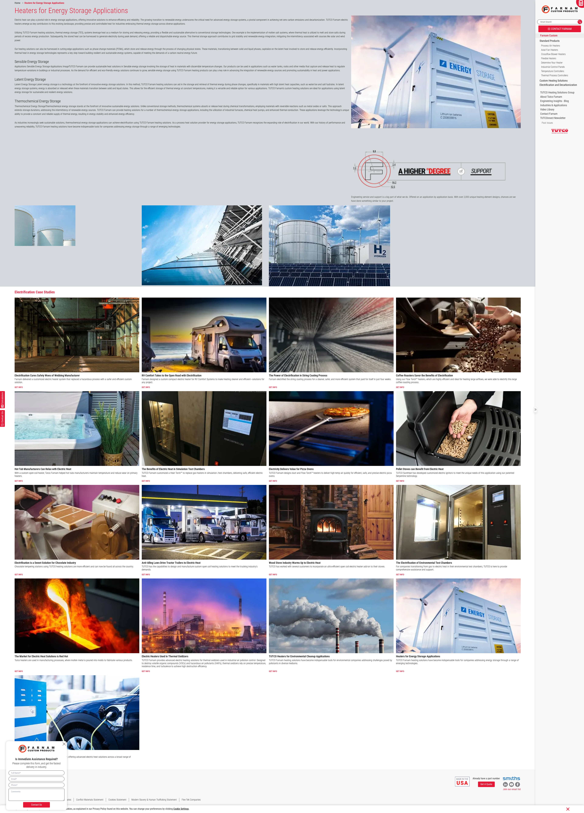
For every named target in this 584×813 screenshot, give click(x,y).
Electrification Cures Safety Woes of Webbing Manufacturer (47, 375)
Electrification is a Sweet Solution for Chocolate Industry (45, 562)
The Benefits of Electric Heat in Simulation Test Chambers (173, 469)
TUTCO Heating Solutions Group (557, 92)
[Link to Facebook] (517, 784)
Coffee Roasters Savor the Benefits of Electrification (424, 375)
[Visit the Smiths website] (511, 778)
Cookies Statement (117, 799)
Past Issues (547, 122)
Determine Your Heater (552, 62)
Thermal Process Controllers (554, 75)
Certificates (65, 799)
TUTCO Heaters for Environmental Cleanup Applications (299, 656)
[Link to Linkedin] (505, 784)
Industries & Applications (553, 105)
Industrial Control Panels (553, 66)
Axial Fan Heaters (549, 49)
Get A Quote (486, 784)
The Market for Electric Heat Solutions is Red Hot (41, 656)
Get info (19, 387)
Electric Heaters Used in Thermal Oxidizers (165, 656)
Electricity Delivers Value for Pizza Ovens (291, 469)
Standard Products (550, 40)
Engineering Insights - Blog (554, 101)
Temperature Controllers (552, 71)
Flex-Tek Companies (191, 799)
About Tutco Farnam (551, 96)
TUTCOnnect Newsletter (552, 118)
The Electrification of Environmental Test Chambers (424, 562)
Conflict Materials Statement (89, 799)
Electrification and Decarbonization (558, 84)
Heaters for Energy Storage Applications (418, 656)
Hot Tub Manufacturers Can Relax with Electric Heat (43, 469)
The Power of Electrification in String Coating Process (298, 375)
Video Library (547, 109)
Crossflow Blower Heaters (553, 54)
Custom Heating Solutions (554, 80)
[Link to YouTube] (511, 784)
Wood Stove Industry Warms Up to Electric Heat (294, 562)
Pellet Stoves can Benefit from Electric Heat (419, 469)
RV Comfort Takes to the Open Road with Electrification (172, 375)
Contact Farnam (549, 113)
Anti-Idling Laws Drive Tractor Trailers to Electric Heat (171, 562)
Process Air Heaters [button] (550, 45)
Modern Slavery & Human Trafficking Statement (154, 799)
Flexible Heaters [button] (548, 58)
